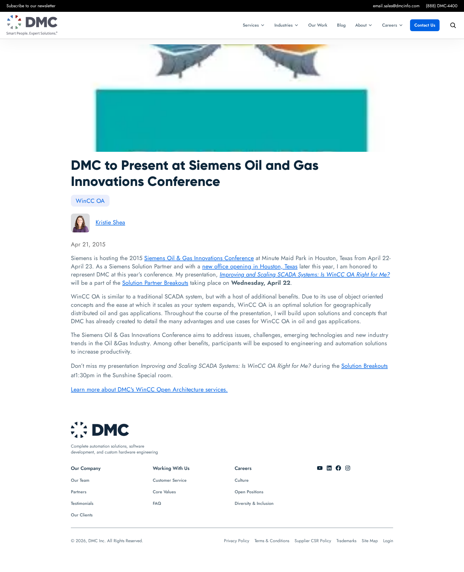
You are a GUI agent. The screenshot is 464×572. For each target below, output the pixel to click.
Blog (341, 25)
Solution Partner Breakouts (155, 282)
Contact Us (424, 25)
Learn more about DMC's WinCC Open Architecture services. (149, 389)
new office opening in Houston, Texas (250, 266)
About (361, 25)
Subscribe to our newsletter (30, 6)
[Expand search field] (452, 25)
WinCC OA (90, 200)
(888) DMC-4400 (442, 6)
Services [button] (251, 25)
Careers (389, 25)
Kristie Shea (110, 222)
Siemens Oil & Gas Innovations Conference (199, 258)
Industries (283, 25)
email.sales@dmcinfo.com (396, 6)
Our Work (317, 25)
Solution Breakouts (364, 365)
